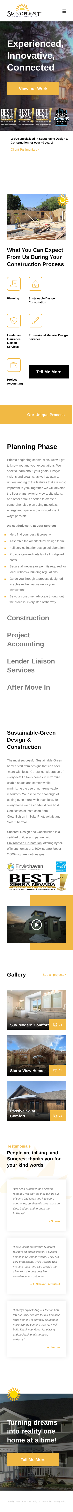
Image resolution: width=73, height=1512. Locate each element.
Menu (64, 11)
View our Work (33, 88)
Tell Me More (48, 372)
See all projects (53, 974)
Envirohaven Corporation (24, 843)
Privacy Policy (60, 1501)
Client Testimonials (24, 149)
